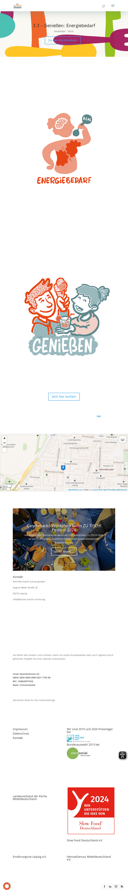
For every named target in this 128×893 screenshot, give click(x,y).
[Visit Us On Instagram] (116, 888)
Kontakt (18, 738)
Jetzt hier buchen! (64, 397)
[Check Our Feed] (122, 888)
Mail (99, 416)
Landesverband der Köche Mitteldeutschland (30, 797)
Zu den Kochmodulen (62, 40)
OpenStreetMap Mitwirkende (115, 489)
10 (75, 564)
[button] (63, 468)
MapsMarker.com (75, 489)
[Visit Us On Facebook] (104, 888)
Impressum (20, 729)
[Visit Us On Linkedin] (110, 888)
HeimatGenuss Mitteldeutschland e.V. (89, 858)
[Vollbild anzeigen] (4, 450)
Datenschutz (21, 733)
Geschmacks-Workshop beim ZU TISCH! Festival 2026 (64, 528)
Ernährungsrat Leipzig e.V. (30, 857)
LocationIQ (96, 489)
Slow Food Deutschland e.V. (85, 840)
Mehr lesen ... (64, 551)
